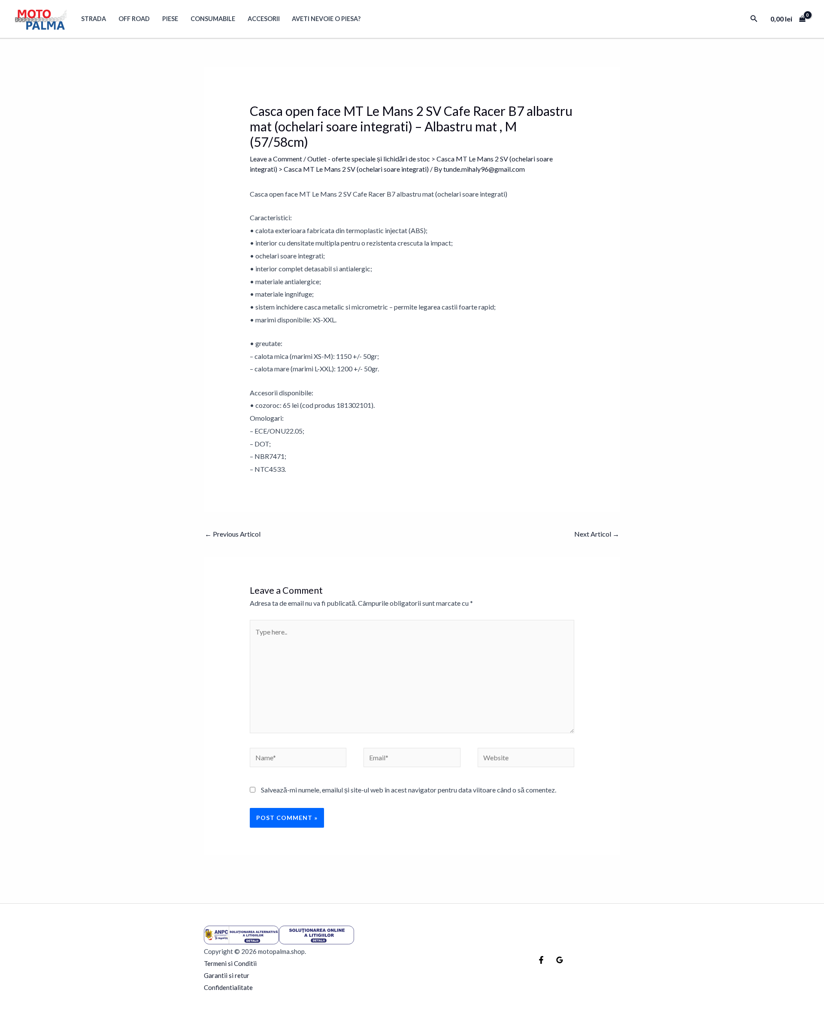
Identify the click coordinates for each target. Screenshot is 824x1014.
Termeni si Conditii (230, 963)
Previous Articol (233, 534)
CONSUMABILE (213, 18)
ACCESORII (264, 18)
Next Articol (596, 534)
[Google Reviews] (559, 960)
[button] (754, 18)
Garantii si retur (226, 975)
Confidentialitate (228, 987)
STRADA (93, 18)
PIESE (170, 18)
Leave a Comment (276, 159)
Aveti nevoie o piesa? (326, 18)
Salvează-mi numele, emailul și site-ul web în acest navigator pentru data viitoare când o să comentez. (408, 790)
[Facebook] (541, 960)
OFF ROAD (134, 18)
